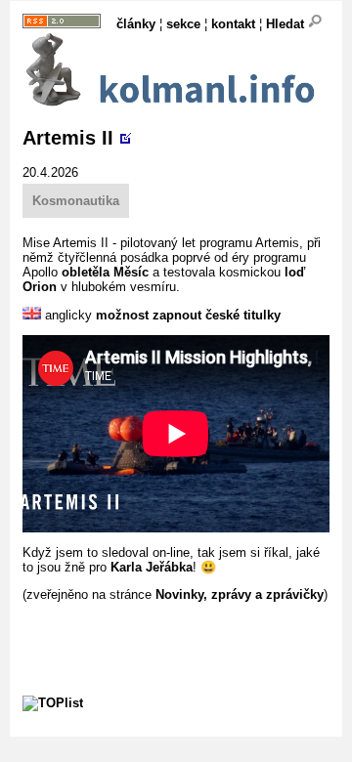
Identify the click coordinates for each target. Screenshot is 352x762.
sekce (183, 24)
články (135, 24)
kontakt (233, 24)
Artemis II (67, 137)
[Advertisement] (187, 626)
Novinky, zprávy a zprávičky (239, 594)
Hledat (287, 24)
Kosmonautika (75, 200)
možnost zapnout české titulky (188, 315)
